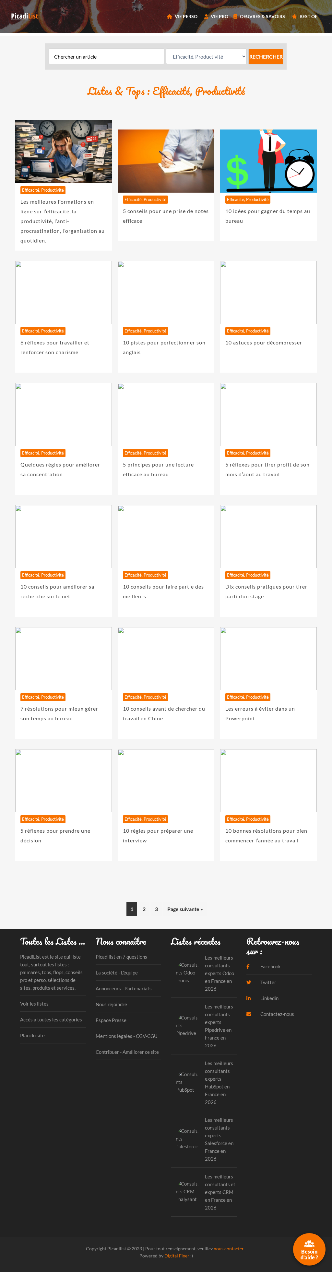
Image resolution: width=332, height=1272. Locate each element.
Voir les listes (34, 1004)
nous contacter (228, 1248)
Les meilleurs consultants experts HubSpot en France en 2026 (219, 1082)
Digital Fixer (176, 1255)
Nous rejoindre (111, 1004)
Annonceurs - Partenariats (124, 988)
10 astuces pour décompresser (263, 342)
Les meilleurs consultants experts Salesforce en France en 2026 (219, 1139)
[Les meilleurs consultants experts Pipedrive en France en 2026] (188, 1026)
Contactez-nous (276, 1014)
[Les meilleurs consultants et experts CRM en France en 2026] (188, 1192)
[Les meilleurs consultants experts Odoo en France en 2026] (188, 973)
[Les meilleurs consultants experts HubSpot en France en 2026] (188, 1082)
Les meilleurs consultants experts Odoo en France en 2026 (219, 973)
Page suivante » (185, 909)
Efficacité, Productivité (43, 190)
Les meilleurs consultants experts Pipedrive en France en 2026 (219, 1026)
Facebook (270, 966)
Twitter (267, 982)
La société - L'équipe (117, 972)
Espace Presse (111, 1020)
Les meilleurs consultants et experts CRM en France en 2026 (220, 1192)
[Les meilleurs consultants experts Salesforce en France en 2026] (188, 1139)
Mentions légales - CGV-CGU (127, 1036)
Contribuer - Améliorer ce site (127, 1052)
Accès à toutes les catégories (51, 1019)
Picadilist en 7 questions (121, 957)
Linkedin (269, 998)
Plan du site (32, 1035)
